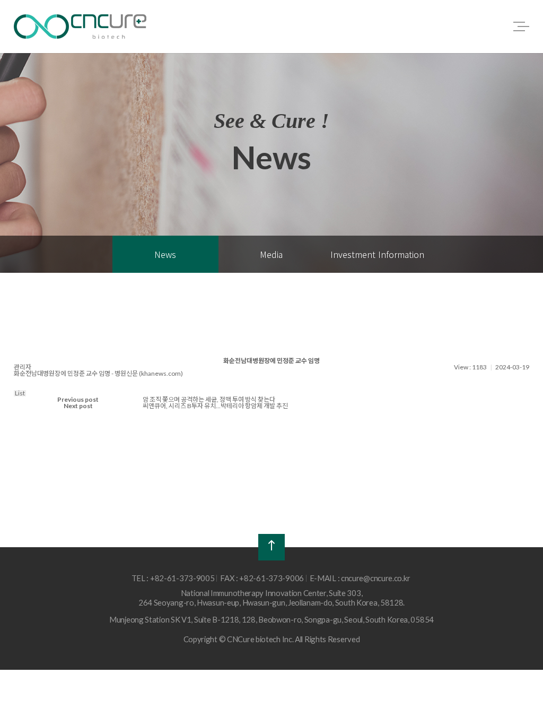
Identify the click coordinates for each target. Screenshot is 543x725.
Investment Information (377, 254)
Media (271, 254)
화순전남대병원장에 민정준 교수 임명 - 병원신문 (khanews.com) (98, 373)
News (165, 254)
